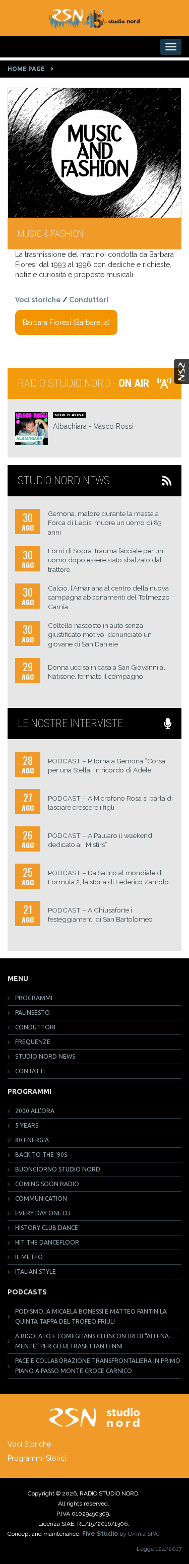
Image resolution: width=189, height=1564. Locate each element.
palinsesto (32, 1012)
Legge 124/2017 (159, 1548)
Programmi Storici (37, 1458)
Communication (41, 1198)
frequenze (32, 1041)
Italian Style (35, 1271)
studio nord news (45, 1056)
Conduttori (88, 300)
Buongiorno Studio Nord (57, 1169)
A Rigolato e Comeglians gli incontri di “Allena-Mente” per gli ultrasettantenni (93, 1341)
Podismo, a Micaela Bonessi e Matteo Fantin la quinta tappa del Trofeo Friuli (91, 1316)
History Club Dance (46, 1227)
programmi (33, 998)
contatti (30, 1071)
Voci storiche (38, 300)
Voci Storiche (29, 1444)
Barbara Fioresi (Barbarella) (66, 322)
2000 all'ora (34, 1110)
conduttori (35, 1027)
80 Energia (32, 1140)
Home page (26, 69)
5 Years (26, 1125)
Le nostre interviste (70, 723)
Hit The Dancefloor (47, 1242)
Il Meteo (29, 1257)
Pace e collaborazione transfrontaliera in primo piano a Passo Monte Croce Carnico (97, 1365)
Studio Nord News (66, 480)
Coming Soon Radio (47, 1184)
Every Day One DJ (43, 1213)
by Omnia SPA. (120, 1533)
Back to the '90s (41, 1154)
